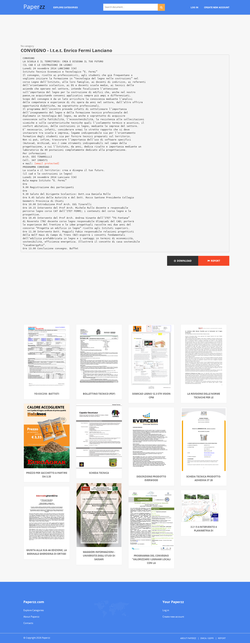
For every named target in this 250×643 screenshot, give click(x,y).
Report (215, 260)
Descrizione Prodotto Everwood (151, 478)
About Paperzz (31, 616)
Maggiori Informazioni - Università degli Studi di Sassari (99, 555)
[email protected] (46, 163)
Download (184, 260)
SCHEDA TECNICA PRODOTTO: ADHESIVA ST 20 (203, 478)
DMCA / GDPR (207, 638)
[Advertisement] (125, 30)
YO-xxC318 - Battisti (46, 393)
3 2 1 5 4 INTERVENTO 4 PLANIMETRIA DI (204, 528)
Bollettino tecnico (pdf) (99, 393)
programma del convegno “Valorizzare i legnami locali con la (151, 559)
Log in (166, 610)
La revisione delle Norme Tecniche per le (203, 395)
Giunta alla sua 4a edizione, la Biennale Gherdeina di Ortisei (46, 552)
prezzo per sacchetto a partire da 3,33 (46, 474)
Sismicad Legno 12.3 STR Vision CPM (151, 395)
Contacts (28, 623)
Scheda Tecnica (99, 473)
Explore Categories (33, 610)
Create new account (173, 616)
